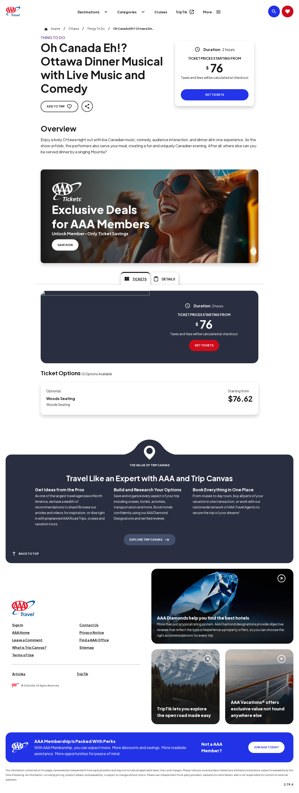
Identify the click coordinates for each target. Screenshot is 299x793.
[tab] (135, 278)
